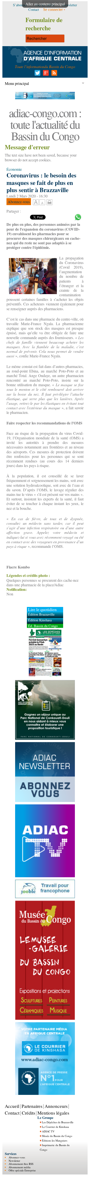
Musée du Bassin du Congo (57, 1136)
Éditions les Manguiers (54, 1140)
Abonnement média (19, 1167)
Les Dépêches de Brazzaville (57, 1122)
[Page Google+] (45, 74)
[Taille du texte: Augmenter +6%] (36, 202)
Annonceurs (56, 1106)
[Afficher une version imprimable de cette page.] (49, 201)
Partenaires (32, 1106)
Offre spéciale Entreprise (22, 1170)
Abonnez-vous (17, 1157)
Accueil (12, 1106)
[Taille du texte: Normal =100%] (42, 202)
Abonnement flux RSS (21, 1164)
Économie (14, 169)
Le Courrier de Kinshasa (55, 1127)
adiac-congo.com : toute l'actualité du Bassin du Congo (45, 124)
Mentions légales (53, 1113)
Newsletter (14, 1160)
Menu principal (17, 83)
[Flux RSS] (53, 74)
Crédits (28, 1113)
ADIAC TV (48, 1131)
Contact (12, 1113)
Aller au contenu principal (45, 3)
